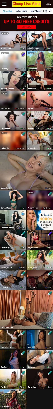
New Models (36, 11)
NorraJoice (5, 128)
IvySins (31, 108)
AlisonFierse (33, 208)
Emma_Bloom (6, 268)
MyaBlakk (31, 347)
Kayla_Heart (32, 387)
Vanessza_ (32, 89)
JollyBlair (4, 288)
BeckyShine (6, 407)
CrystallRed (32, 288)
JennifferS (5, 188)
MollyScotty (6, 49)
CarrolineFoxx (6, 347)
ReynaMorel (33, 248)
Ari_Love (4, 387)
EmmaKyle (5, 69)
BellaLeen (32, 367)
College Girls (21, 11)
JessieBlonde (33, 128)
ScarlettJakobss (7, 89)
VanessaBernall (7, 228)
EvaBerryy (5, 367)
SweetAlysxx (6, 108)
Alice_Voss (32, 268)
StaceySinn (32, 69)
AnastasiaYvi (33, 148)
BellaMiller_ (5, 148)
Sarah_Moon (6, 208)
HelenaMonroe (7, 327)
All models (7, 11)
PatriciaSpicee (7, 248)
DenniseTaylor (33, 49)
